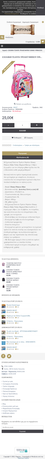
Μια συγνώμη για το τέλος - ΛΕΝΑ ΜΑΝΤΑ (21, 342)
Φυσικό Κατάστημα (13, 305)
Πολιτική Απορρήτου (9, 391)
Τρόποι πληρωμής (8, 386)
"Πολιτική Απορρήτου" (11, 14)
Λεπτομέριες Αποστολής (10, 384)
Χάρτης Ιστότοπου (8, 396)
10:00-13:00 (9, 374)
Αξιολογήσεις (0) (22, 157)
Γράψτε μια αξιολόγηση (32, 145)
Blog (4, 404)
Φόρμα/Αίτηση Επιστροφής (11, 408)
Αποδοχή (40, 8)
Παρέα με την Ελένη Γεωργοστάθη (18, 316)
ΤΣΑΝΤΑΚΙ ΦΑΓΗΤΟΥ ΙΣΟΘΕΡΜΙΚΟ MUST (13, 264)
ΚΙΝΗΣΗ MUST (12, 310)
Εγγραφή (22, 431)
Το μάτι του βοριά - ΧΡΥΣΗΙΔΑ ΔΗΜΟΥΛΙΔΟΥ (22, 331)
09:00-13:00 (13, 371)
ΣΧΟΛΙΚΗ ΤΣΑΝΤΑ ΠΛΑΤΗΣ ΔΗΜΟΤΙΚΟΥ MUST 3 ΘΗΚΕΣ (14, 271)
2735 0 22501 (8, 366)
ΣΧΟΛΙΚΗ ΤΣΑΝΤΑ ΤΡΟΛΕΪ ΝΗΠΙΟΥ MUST (12, 287)
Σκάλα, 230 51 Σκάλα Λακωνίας (14, 369)
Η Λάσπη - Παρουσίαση (15, 321)
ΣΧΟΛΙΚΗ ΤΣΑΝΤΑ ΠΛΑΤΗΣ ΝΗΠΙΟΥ (12, 279)
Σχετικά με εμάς (8, 381)
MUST (15, 107)
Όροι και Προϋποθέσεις (10, 394)
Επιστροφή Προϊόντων (10, 389)
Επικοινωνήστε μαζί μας (10, 406)
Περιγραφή (22, 153)
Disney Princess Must (17, 187)
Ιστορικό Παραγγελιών (10, 411)
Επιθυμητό (17, 138)
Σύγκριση (29, 138)
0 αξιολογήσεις (17, 145)
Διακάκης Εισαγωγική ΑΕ (29, 189)
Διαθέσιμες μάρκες (9, 413)
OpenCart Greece (23, 458)
